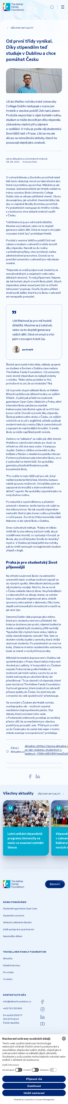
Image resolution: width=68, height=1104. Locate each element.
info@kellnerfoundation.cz (17, 1001)
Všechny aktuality (22, 27)
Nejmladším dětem (12, 936)
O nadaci (7, 979)
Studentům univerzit (13, 915)
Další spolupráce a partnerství (18, 929)
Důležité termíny (11, 965)
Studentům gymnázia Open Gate (20, 908)
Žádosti (55, 884)
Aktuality (7, 958)
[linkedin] (38, 776)
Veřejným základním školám (17, 922)
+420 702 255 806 (12, 1008)
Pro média (8, 972)
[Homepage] (13, 7)
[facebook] (30, 776)
